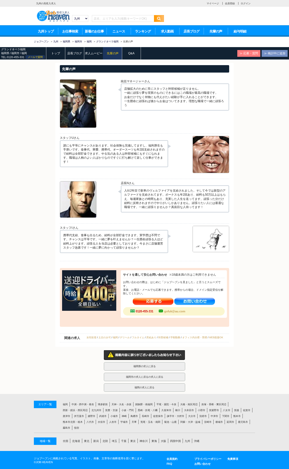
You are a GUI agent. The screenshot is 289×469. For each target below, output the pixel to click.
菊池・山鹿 (170, 422)
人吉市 (113, 422)
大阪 (163, 441)
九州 (187, 441)
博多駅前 (103, 404)
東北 (86, 441)
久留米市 (166, 410)
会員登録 (230, 3)
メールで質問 (35, 57)
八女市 (226, 410)
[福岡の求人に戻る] (144, 390)
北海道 (76, 441)
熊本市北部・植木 (73, 422)
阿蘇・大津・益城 (190, 422)
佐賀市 (246, 410)
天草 (134, 422)
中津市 (214, 416)
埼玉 (114, 441)
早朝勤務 (175, 337)
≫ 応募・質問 (249, 53)
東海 (154, 441)
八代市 (90, 422)
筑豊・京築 (111, 410)
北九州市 (96, 410)
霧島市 (66, 427)
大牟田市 (189, 410)
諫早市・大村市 (175, 416)
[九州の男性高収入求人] (53, 11)
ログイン (246, 3)
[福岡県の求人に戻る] (144, 369)
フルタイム (138, 337)
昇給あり (151, 337)
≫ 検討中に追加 (274, 53)
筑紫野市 (214, 410)
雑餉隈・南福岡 (144, 404)
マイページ (213, 3)
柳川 (177, 410)
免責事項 (232, 458)
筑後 (236, 410)
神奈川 (144, 441)
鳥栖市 (134, 416)
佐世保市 (158, 416)
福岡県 (5, 53)
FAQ (169, 463)
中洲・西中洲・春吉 (83, 404)
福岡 (24, 53)
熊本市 (237, 416)
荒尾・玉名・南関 (150, 422)
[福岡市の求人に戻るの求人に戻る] (144, 380)
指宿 (76, 427)
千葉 (123, 441)
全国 (65, 441)
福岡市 (15, 53)
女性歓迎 (91, 337)
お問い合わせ (202, 463)
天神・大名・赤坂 (121, 404)
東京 (133, 441)
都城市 (219, 422)
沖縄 (196, 441)
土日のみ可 (104, 337)
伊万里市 (79, 416)
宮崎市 (208, 422)
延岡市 (230, 422)
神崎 (124, 416)
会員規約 (172, 458)
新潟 (96, 441)
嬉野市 (91, 416)
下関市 (225, 416)
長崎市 (145, 416)
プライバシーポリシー (207, 458)
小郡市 (201, 410)
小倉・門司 (127, 410)
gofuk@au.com (174, 311)
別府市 (203, 416)
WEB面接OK (216, 337)
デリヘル (125, 337)
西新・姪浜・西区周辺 (75, 410)
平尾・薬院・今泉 (166, 404)
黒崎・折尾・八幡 (148, 410)
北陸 (105, 441)
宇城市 (124, 422)
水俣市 (101, 422)
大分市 (192, 416)
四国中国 (175, 441)
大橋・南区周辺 (189, 404)
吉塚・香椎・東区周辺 (213, 404)
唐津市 (66, 416)
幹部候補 (163, 337)
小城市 (114, 416)
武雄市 (103, 416)
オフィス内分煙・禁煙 (194, 337)
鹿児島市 (243, 422)
